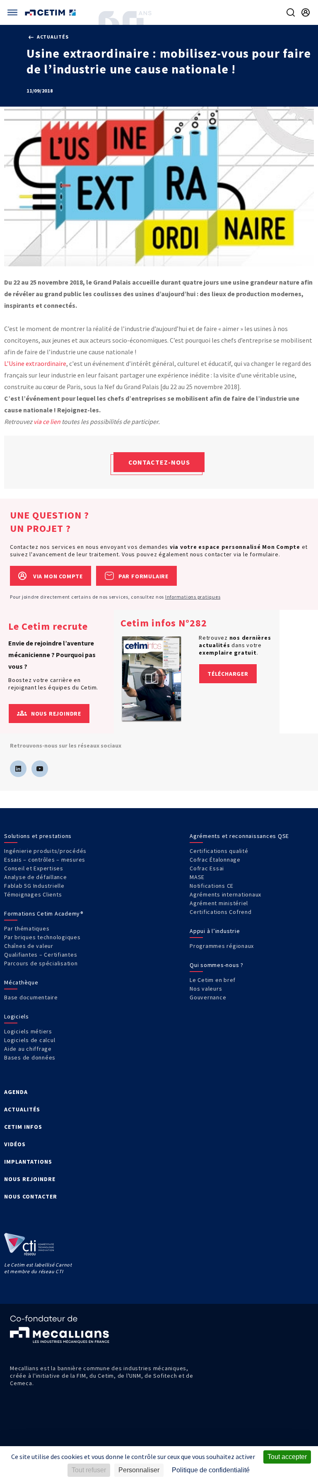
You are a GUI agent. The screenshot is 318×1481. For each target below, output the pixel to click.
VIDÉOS (15, 1144)
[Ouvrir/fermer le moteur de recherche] (291, 12)
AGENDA (16, 1092)
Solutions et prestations (38, 836)
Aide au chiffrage (28, 1048)
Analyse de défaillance (35, 877)
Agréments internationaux (225, 894)
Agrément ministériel (219, 903)
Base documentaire (31, 997)
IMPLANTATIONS (28, 1161)
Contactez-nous (159, 462)
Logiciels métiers (28, 1031)
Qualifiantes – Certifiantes (40, 954)
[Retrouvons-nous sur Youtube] (39, 768)
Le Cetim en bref (213, 980)
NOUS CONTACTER (30, 1196)
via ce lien (47, 421)
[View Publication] (151, 678)
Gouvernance (208, 997)
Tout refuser (89, 1470)
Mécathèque (21, 982)
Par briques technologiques (42, 937)
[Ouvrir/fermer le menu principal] (12, 12)
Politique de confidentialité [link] (211, 1470)
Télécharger (227, 673)
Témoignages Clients (33, 894)
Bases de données (29, 1057)
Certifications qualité (219, 851)
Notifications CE (212, 885)
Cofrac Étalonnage (215, 859)
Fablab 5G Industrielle (34, 885)
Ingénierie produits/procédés (45, 851)
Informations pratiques (193, 597)
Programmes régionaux (222, 946)
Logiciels (16, 1016)
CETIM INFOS (23, 1126)
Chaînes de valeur (28, 946)
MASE (197, 877)
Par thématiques (26, 928)
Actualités (52, 37)
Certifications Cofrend (221, 912)
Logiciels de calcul (29, 1040)
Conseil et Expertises (33, 868)
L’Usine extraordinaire (35, 363)
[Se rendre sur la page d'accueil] (51, 12)
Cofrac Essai (207, 868)
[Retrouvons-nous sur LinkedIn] (18, 768)
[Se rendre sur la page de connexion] (305, 12)
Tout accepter (287, 1456)
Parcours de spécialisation (41, 963)
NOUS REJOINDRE (29, 1179)
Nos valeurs (206, 988)
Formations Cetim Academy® (44, 913)
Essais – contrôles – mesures (44, 859)
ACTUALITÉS (22, 1109)
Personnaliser (138, 1470)
